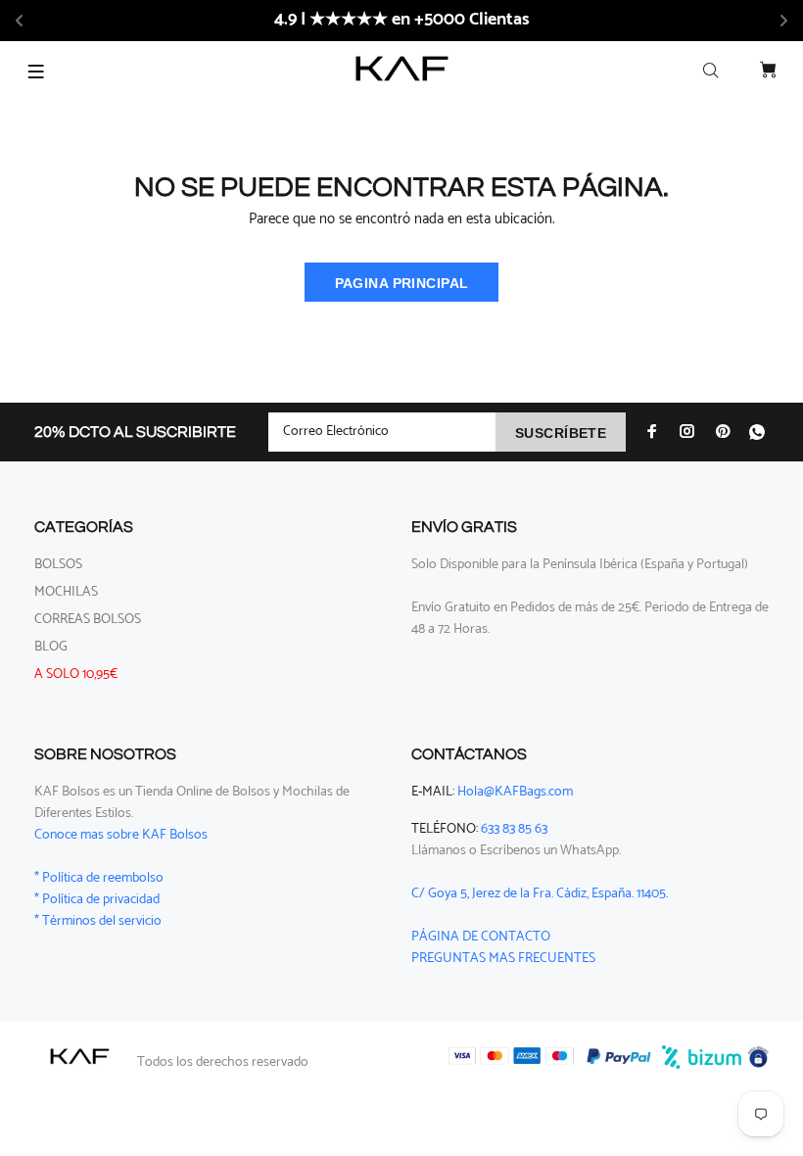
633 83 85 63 (514, 829)
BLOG (51, 647)
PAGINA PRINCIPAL (402, 283)
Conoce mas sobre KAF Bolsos (121, 835)
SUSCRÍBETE (560, 433)
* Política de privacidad (97, 900)
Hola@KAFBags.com (515, 792)
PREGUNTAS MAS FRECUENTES (503, 958)
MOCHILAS (66, 592)
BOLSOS (58, 565)
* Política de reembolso (99, 878)
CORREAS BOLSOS (87, 619)
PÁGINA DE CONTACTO (480, 937)
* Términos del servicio (98, 921)
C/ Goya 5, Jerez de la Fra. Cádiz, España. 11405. (539, 894)
